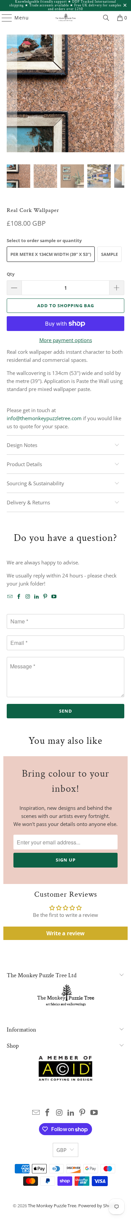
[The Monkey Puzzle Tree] (65, 17)
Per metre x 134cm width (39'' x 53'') (50, 254)
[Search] (106, 17)
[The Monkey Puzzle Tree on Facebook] (18, 596)
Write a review (65, 933)
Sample (109, 254)
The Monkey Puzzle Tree (52, 1206)
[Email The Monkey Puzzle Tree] (10, 596)
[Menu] (3, 17)
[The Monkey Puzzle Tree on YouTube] (54, 596)
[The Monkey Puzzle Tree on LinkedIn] (36, 596)
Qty (10, 274)
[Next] (119, 94)
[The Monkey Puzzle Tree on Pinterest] (45, 596)
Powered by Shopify (98, 1206)
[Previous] (11, 94)
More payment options (65, 340)
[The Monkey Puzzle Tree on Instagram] (27, 596)
